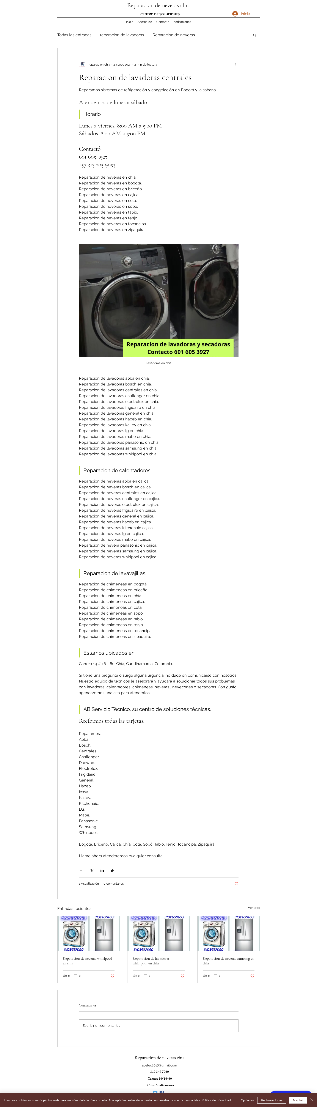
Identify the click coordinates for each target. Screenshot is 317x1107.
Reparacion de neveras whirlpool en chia (87, 960)
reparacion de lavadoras (122, 35)
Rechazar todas (271, 1100)
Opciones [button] (247, 1100)
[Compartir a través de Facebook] (81, 870)
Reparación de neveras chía (159, 1057)
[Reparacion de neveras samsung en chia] (229, 933)
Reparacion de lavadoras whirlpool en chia (151, 960)
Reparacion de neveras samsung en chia (228, 960)
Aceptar (297, 1100)
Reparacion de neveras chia (158, 5)
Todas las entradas (74, 35)
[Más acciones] (236, 64)
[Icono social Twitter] (155, 1093)
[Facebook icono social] (162, 1093)
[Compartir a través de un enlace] (113, 870)
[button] (255, 35)
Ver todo (254, 907)
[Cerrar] (311, 1100)
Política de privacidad (216, 1100)
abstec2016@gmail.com (159, 1065)
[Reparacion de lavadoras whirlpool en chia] (158, 933)
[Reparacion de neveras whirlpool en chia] (89, 933)
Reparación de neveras (174, 35)
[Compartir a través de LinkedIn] (102, 870)
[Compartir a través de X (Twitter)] (91, 870)
